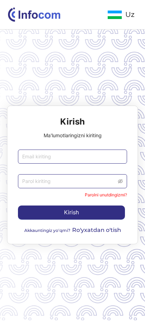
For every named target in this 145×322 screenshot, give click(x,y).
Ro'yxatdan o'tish (96, 230)
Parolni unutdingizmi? (106, 194)
